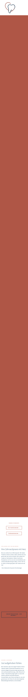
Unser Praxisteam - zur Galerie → (14, 614)
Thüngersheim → (14, 533)
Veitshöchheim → (14, 527)
